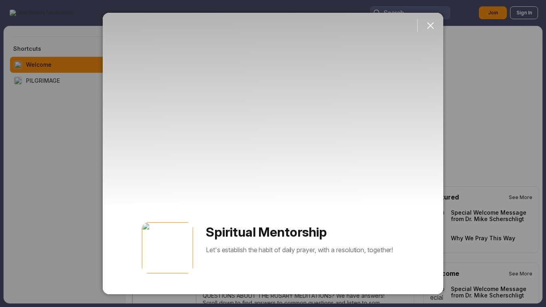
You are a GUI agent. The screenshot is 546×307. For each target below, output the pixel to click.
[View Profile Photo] (167, 247)
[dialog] (273, 153)
